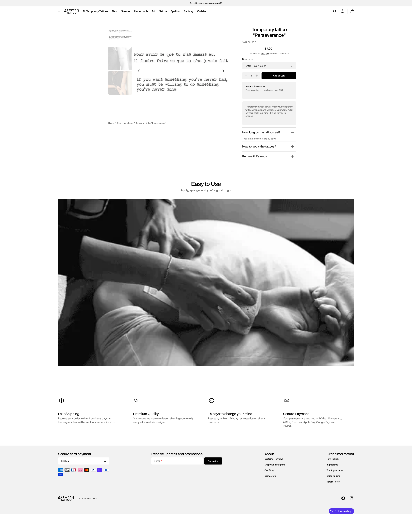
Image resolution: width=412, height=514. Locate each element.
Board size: (247, 59)
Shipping (265, 53)
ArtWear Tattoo (91, 498)
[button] (334, 11)
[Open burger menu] (59, 11)
